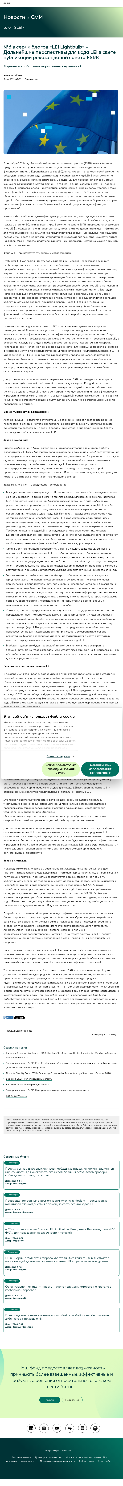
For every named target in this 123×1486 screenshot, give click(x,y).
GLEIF (7, 3)
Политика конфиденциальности (57, 1461)
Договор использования (48, 1457)
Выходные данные (21, 1457)
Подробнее (72, 1399)
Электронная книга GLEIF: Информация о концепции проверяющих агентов (47, 1090)
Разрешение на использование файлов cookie (100, 769)
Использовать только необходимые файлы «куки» (60, 769)
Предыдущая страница (18, 1030)
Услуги (49, 1399)
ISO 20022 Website (16, 1096)
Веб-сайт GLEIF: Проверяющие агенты (27, 1084)
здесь (38, 682)
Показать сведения (58, 756)
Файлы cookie (86, 1461)
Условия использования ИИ (21, 1461)
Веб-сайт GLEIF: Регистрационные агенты (29, 1078)
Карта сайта (104, 1461)
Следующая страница (105, 1034)
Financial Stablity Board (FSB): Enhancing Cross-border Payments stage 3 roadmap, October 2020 (58, 1073)
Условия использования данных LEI (85, 1457)
